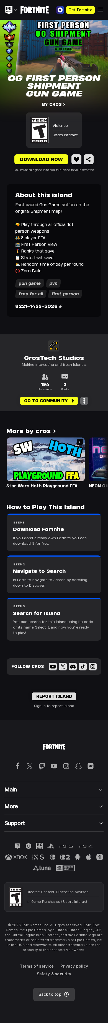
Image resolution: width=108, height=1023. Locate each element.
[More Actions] (84, 401)
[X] (63, 666)
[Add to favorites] (76, 159)
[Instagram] (93, 666)
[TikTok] (83, 666)
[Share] (89, 159)
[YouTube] (53, 666)
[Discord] (73, 666)
